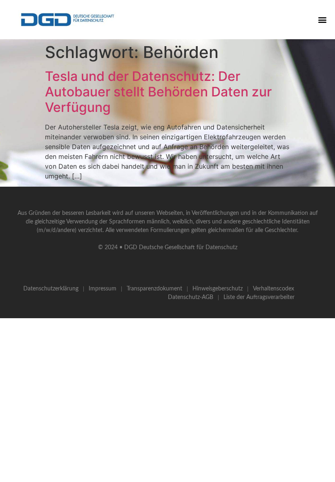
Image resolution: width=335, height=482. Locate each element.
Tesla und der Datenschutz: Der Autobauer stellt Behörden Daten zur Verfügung (158, 92)
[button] (322, 19)
